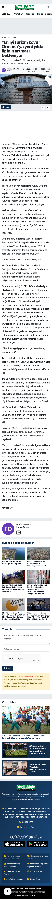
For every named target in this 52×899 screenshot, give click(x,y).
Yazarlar (30, 14)
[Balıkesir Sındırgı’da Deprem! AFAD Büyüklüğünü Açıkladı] (38, 553)
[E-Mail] (18, 533)
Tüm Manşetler (36, 871)
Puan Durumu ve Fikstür (12, 873)
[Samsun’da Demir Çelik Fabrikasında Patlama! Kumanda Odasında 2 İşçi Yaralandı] (13, 577)
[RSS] (40, 837)
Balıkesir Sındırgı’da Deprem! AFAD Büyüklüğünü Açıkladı (36, 564)
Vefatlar (18, 14)
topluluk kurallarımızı (25, 677)
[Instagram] (21, 837)
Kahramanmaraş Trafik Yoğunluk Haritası (37, 865)
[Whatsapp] (35, 837)
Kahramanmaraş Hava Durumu (37, 857)
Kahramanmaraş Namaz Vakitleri (12, 865)
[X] (17, 837)
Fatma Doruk (22, 527)
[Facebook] (12, 837)
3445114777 (27, 822)
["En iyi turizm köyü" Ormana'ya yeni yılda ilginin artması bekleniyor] (26, 89)
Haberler (6, 38)
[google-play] (38, 844)
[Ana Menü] (3, 7)
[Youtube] (31, 837)
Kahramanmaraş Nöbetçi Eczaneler (12, 857)
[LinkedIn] (26, 837)
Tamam (32, 896)
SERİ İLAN (6, 14)
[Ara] (48, 7)
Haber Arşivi (35, 879)
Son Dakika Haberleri (14, 879)
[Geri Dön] (7, 891)
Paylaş (7, 107)
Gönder (7, 668)
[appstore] (14, 844)
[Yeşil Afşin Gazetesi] (24, 7)
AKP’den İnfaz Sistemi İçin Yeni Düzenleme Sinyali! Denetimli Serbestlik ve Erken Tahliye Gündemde (37, 589)
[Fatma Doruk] (8, 529)
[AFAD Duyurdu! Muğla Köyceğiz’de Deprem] (13, 553)
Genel (15, 38)
